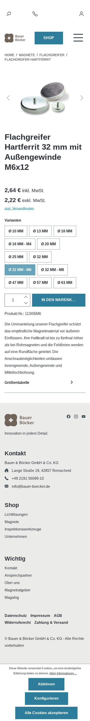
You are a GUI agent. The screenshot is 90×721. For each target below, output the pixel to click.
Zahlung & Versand (51, 622)
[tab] (45, 385)
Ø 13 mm (40, 231)
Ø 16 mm (64, 231)
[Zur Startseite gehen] (15, 38)
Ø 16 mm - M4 (20, 244)
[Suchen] (8, 15)
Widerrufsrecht (18, 622)
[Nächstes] (81, 98)
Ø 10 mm (16, 231)
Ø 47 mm (16, 283)
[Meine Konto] (81, 15)
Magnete (12, 522)
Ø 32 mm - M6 (20, 270)
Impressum (40, 616)
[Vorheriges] (8, 98)
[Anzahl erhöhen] (26, 297)
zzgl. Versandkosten (19, 208)
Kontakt (11, 568)
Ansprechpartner (18, 575)
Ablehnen (46, 684)
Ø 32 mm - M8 (52, 270)
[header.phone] (35, 15)
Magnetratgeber (17, 590)
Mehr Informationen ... (63, 673)
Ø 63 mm (64, 283)
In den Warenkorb (61, 300)
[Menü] (78, 38)
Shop (48, 38)
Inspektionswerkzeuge (23, 529)
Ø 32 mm (40, 257)
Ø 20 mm (48, 244)
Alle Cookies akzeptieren (46, 713)
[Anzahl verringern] (26, 303)
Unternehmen (16, 537)
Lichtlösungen (16, 514)
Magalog (12, 597)
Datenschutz (16, 616)
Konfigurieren (46, 698)
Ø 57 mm (40, 283)
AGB (58, 616)
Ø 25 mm (16, 257)
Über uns (12, 583)
